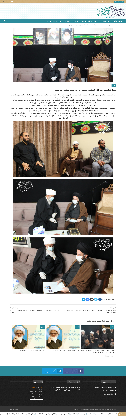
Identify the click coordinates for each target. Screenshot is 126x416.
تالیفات (75, 21)
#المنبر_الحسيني (95, 414)
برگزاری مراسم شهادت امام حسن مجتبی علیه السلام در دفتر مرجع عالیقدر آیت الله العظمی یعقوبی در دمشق (91, 311)
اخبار (113, 85)
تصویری (110, 2)
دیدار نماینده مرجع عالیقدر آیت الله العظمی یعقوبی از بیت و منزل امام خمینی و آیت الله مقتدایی (35, 311)
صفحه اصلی (116, 21)
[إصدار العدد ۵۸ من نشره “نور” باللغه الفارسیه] (28, 337)
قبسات (115, 414)
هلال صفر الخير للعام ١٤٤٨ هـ (79, 414)
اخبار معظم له (104, 21)
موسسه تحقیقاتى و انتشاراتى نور (57, 21)
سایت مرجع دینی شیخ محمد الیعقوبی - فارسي (64, 390)
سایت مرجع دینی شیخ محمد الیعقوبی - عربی (64, 387)
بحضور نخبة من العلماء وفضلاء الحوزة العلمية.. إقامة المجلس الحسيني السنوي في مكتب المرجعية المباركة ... (35, 414)
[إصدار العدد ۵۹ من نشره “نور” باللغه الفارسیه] (62, 337)
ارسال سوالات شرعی (102, 2)
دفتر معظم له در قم (89, 21)
